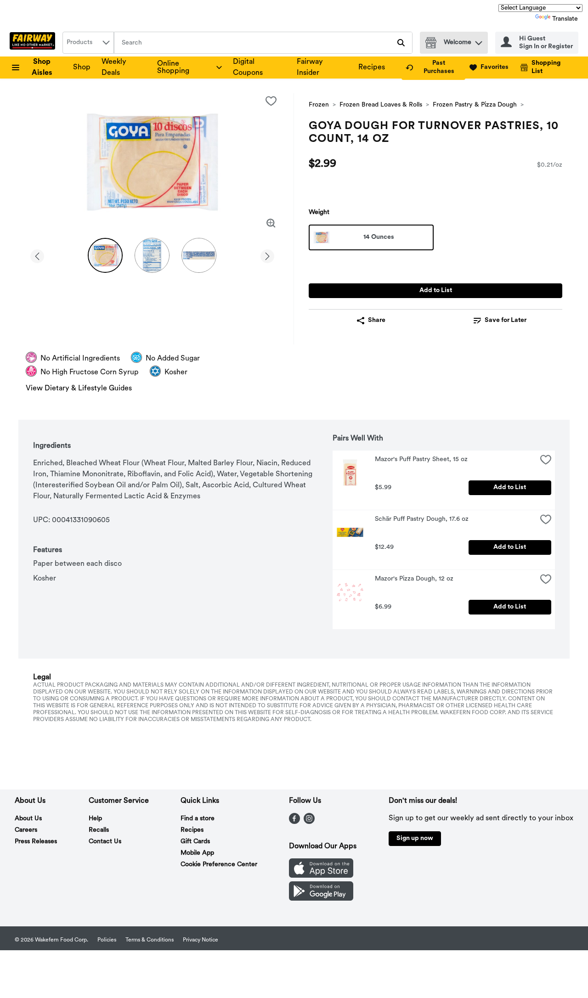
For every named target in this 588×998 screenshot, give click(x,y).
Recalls (99, 830)
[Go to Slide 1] (105, 255)
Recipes (371, 67)
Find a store (198, 818)
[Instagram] (309, 822)
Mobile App (197, 853)
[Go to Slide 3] (199, 255)
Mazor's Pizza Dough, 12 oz (414, 578)
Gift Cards (195, 841)
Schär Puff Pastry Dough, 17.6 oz (422, 519)
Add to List (435, 290)
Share (376, 320)
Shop (81, 67)
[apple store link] (321, 876)
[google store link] (321, 898)
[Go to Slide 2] (152, 255)
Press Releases (36, 841)
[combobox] (88, 43)
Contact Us (105, 841)
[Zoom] (271, 223)
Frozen (319, 104)
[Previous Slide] (37, 254)
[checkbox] (271, 101)
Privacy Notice (200, 940)
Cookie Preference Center (219, 864)
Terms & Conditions (149, 940)
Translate (565, 19)
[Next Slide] (267, 254)
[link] (433, 67)
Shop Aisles (42, 67)
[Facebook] (294, 822)
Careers (26, 830)
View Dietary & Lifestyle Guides (79, 388)
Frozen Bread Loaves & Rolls (380, 104)
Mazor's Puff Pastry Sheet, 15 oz (421, 459)
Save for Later (505, 320)
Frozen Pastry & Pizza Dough (475, 104)
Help (95, 818)
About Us (28, 818)
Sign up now (414, 838)
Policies (106, 940)
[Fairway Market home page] (34, 42)
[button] (478, 40)
